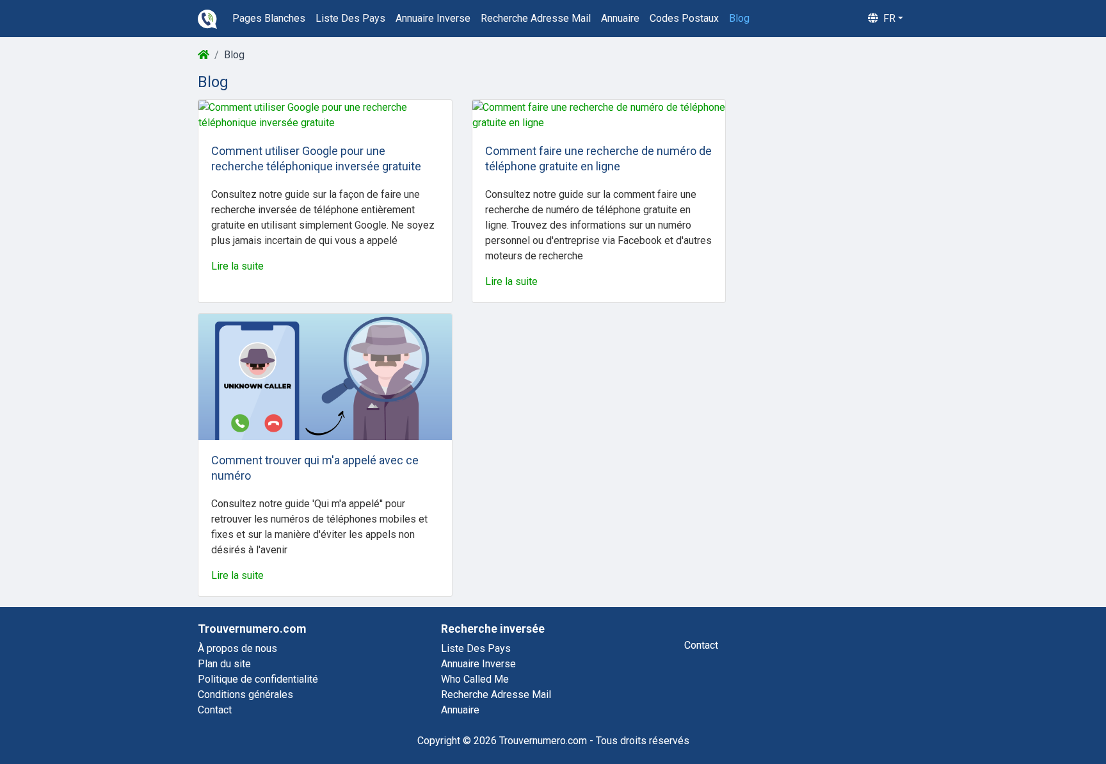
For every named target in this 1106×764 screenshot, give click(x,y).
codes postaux (684, 18)
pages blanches (268, 18)
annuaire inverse (433, 18)
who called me (475, 679)
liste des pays (350, 18)
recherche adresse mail (536, 18)
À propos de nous (237, 648)
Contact (215, 710)
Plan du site (224, 664)
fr (888, 18)
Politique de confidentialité (258, 679)
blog (739, 18)
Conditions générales (245, 694)
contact (701, 645)
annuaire (620, 18)
